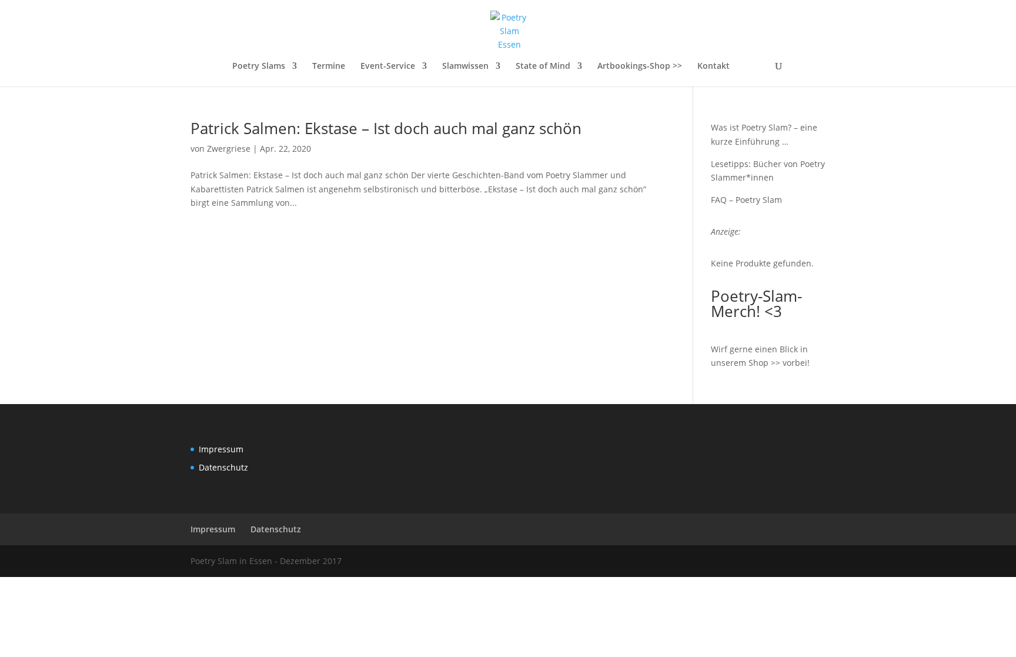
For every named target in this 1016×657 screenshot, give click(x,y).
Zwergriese (228, 148)
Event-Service (387, 66)
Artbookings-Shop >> (639, 66)
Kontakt (713, 66)
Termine (328, 66)
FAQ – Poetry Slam (746, 199)
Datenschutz (223, 467)
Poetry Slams (258, 66)
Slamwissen (465, 66)
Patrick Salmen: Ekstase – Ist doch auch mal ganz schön (385, 128)
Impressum (221, 449)
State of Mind (543, 66)
